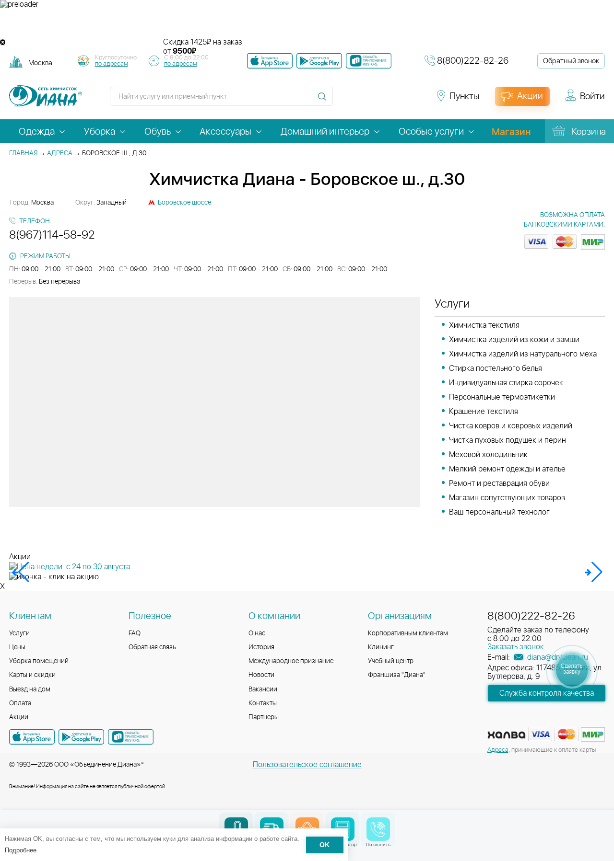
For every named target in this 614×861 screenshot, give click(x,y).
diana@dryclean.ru (556, 657)
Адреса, (498, 750)
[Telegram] (397, 100)
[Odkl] (362, 100)
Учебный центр (390, 661)
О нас (256, 633)
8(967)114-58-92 (52, 235)
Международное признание (290, 661)
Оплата (20, 703)
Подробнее (20, 850)
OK (324, 845)
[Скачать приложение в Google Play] (81, 737)
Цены (17, 647)
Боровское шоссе (184, 202)
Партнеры (263, 717)
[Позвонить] (378, 829)
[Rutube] (380, 100)
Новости (261, 675)
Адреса (59, 153)
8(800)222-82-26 (472, 61)
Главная (23, 153)
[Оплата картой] (506, 735)
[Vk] (345, 100)
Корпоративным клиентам (408, 633)
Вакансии (262, 689)
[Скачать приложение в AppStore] (32, 737)
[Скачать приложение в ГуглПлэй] (319, 61)
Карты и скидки (32, 675)
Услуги (19, 633)
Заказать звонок (515, 647)
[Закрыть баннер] (2, 42)
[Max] (413, 100)
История (261, 647)
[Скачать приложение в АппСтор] (270, 61)
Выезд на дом (29, 689)
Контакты (262, 703)
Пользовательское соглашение (307, 765)
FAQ (135, 633)
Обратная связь (152, 647)
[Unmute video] (307, 23)
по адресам (111, 64)
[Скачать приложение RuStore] (368, 61)
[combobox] (40, 62)
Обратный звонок (571, 61)
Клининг (381, 647)
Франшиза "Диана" (396, 675)
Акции (18, 717)
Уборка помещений (39, 661)
